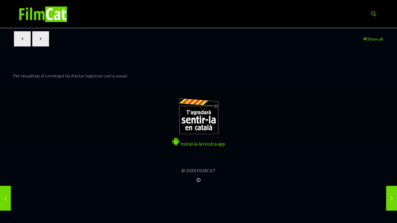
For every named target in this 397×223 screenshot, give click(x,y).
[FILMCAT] (43, 14)
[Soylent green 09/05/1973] (5, 198)
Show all (375, 39)
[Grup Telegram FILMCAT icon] (198, 180)
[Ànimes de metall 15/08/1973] (391, 198)
